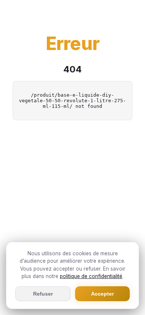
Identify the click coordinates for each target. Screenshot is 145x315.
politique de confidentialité (91, 276)
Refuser (43, 294)
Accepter (102, 294)
